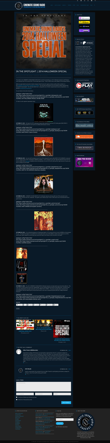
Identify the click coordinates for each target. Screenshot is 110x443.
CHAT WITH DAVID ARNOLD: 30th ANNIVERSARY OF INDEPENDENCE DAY (44, 423)
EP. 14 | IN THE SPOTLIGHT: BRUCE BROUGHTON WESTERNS (43, 328)
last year (28, 161)
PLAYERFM (17, 423)
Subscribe (59, 423)
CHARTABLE (17, 429)
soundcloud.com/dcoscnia (26, 88)
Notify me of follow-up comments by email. (27, 397)
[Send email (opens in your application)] (94, 0)
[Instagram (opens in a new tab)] (88, 0)
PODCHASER (18, 426)
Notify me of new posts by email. (25, 399)
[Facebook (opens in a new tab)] (81, 0)
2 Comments (45, 76)
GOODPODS (18, 415)
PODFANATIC (18, 420)
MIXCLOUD (17, 417)
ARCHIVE (30, 76)
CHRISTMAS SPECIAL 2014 (25, 331)
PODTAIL (17, 424)
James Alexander (39, 414)
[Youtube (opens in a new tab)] (91, 0)
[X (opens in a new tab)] (77, 0)
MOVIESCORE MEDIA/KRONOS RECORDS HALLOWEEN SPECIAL (62, 339)
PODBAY (17, 419)
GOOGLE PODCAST (19, 416)
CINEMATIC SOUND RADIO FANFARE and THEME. (28, 85)
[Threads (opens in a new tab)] (84, 0)
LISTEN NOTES (18, 427)
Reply (70, 350)
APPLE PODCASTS (19, 413)
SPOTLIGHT (36, 76)
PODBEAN (17, 422)
